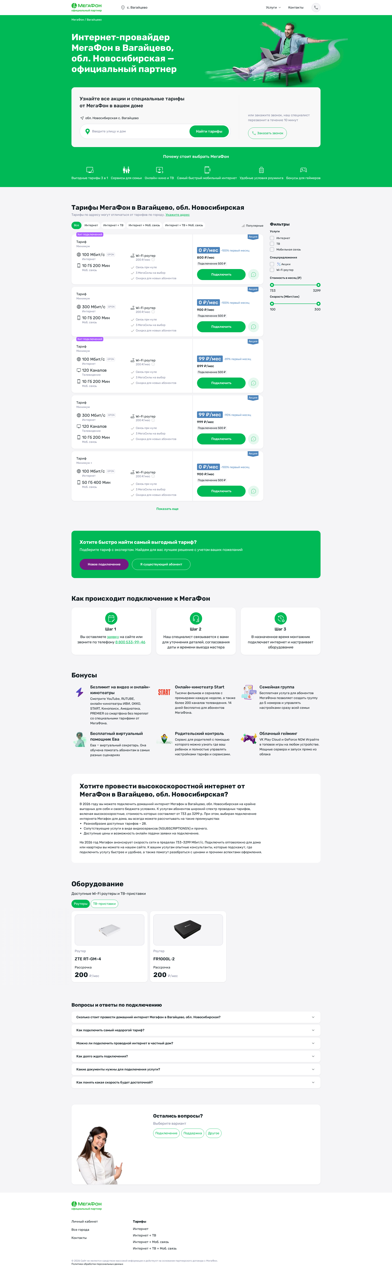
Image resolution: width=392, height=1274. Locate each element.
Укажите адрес (178, 215)
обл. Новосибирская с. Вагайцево (112, 118)
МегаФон (77, 19)
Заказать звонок (270, 133)
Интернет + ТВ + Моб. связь (184, 225)
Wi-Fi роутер (285, 270)
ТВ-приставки (104, 904)
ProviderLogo (91, 7)
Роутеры (80, 904)
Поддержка (193, 1133)
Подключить (221, 274)
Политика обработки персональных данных (97, 1264)
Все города (80, 1230)
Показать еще (167, 509)
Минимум (83, 246)
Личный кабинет (84, 1221)
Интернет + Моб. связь (144, 225)
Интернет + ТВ (113, 225)
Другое (213, 1133)
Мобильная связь (288, 249)
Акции (286, 264)
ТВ (278, 244)
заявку (113, 637)
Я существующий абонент (161, 564)
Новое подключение (104, 564)
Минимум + (84, 463)
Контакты (295, 7)
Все (76, 225)
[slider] (272, 285)
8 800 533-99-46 (130, 642)
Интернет (91, 225)
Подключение (166, 1133)
